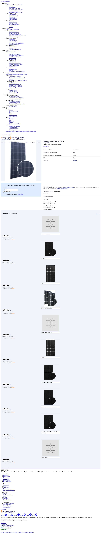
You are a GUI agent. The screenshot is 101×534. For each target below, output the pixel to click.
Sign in (47, 142)
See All (97, 213)
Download (74, 160)
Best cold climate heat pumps (15, 63)
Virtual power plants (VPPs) (15, 49)
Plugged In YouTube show (14, 123)
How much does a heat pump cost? (16, 55)
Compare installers (13, 19)
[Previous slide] (3, 467)
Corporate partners (13, 127)
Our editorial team (13, 115)
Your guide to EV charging (15, 76)
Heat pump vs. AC (13, 66)
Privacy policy (4, 524)
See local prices (7, 191)
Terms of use (3, 523)
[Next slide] (8, 467)
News (10, 120)
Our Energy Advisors (13, 111)
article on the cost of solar (61, 188)
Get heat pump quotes (11, 51)
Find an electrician (13, 106)
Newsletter (11, 122)
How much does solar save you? (16, 12)
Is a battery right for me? (14, 33)
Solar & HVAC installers (14, 126)
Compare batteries (13, 40)
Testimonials (11, 121)
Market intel (11, 118)
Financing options (13, 22)
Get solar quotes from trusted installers (14, 4)
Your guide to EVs (13, 90)
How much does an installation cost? (17, 77)
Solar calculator (12, 7)
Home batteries (11, 142)
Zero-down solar (12, 25)
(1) (10, 235)
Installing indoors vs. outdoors (15, 86)
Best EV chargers (12, 82)
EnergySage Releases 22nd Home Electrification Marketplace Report (21, 131)
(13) (10, 434)
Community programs (13, 128)
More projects (33, 142)
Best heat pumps (12, 61)
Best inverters (12, 17)
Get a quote (46, 146)
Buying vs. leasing (13, 23)
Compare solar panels (13, 15)
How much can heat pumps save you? (17, 71)
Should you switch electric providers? (17, 103)
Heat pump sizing (12, 58)
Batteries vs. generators (14, 44)
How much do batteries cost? (15, 34)
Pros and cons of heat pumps (15, 56)
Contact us (5, 498)
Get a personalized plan (14, 96)
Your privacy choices (7, 528)
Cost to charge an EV (13, 92)
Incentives (11, 27)
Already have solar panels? (14, 37)
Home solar (3, 142)
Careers (10, 113)
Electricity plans (6, 480)
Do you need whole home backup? (16, 43)
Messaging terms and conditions (7, 525)
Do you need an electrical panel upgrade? (18, 80)
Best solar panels (12, 14)
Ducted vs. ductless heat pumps (15, 64)
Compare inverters (13, 18)
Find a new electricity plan (14, 101)
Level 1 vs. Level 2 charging (15, 84)
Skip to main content (5, 1)
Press (10, 112)
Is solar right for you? (13, 10)
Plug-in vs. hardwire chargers (15, 85)
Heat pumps (18, 142)
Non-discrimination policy (6, 526)
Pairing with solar (12, 59)
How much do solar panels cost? (16, 9)
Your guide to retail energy (14, 102)
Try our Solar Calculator (68, 187)
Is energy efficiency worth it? (15, 99)
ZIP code (5, 188)
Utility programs (12, 129)
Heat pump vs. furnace (14, 65)
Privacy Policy (21, 194)
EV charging (25, 142)
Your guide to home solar (14, 8)
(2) (10, 409)
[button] (48, 186)
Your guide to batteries (14, 32)
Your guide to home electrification (16, 97)
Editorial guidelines (13, 116)
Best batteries (12, 39)
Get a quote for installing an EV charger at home (16, 74)
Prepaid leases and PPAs (14, 24)
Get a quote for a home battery (12, 29)
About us (11, 110)
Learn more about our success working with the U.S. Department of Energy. (17, 532)
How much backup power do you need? (17, 35)
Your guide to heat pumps (14, 54)
